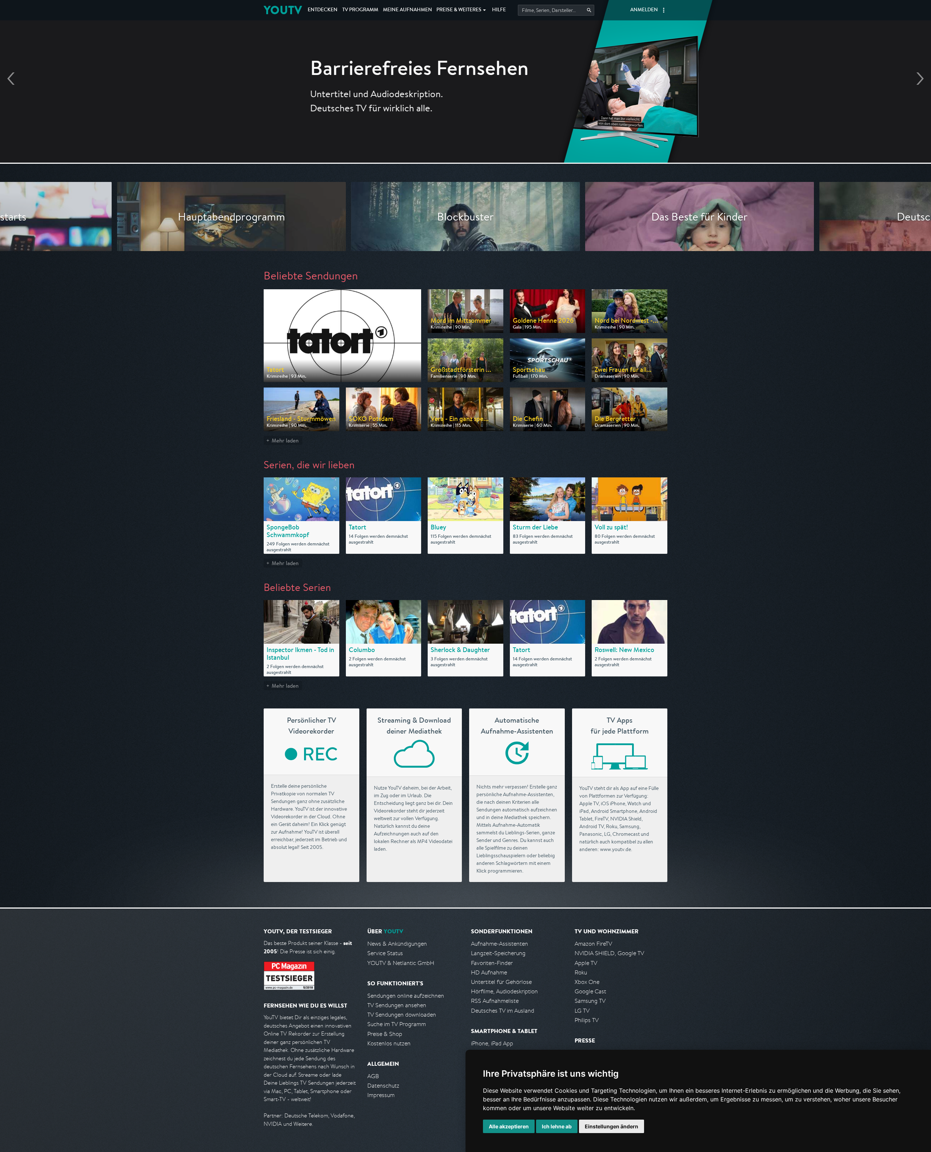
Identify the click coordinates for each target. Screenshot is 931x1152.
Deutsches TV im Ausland (502, 1010)
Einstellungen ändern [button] (611, 1126)
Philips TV (587, 1020)
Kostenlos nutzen (389, 1043)
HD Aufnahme (489, 972)
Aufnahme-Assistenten (499, 944)
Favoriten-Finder (492, 963)
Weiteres (459, 10)
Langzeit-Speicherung (498, 953)
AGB (373, 1076)
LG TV (582, 1010)
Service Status (385, 953)
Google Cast (590, 991)
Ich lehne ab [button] (557, 1126)
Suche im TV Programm (396, 1024)
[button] (663, 10)
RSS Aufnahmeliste (495, 1001)
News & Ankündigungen (397, 944)
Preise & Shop (384, 1034)
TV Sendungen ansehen (396, 1005)
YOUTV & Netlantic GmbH (400, 963)
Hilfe (499, 10)
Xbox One (587, 982)
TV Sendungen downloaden (401, 1014)
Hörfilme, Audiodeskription (504, 991)
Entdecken (322, 10)
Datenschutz (383, 1085)
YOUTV (283, 10)
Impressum (381, 1095)
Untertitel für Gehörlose (501, 982)
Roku (581, 972)
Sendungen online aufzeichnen (405, 996)
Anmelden (644, 10)
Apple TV (586, 963)
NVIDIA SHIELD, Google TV (609, 953)
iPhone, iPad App (492, 1043)
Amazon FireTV (593, 944)
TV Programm (360, 10)
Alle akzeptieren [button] (509, 1126)
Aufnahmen (407, 10)
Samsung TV (590, 1001)
